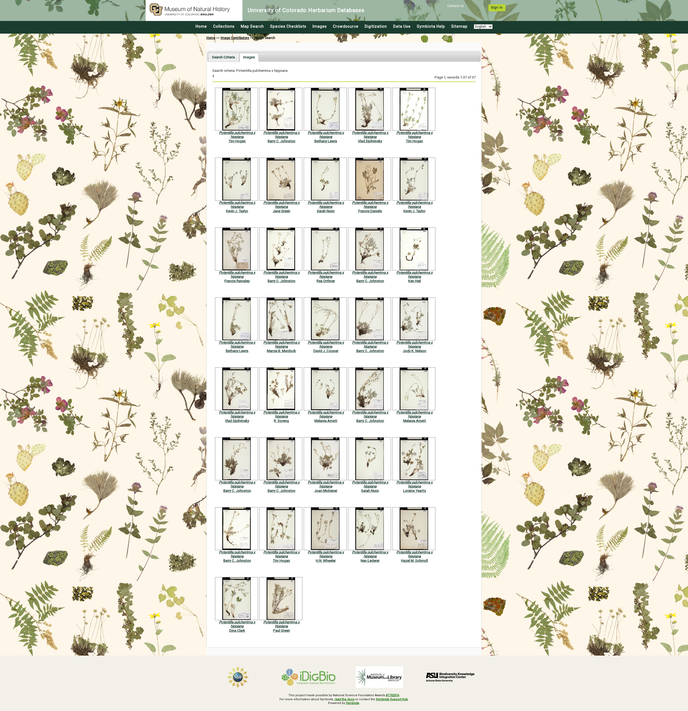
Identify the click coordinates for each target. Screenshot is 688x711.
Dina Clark (237, 630)
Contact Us (455, 6)
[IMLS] (379, 677)
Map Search (252, 26)
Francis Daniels (370, 211)
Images (320, 26)
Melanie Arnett (325, 421)
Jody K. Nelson (414, 351)
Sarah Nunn (326, 211)
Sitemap (459, 26)
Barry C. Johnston (281, 141)
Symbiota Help (431, 26)
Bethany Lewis (325, 141)
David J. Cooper (325, 351)
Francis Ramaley (237, 281)
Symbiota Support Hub (392, 699)
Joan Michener (325, 491)
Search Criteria (223, 57)
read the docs (344, 699)
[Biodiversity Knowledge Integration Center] (450, 677)
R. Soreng (281, 421)
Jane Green (281, 211)
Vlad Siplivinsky (370, 141)
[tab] (223, 57)
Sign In (497, 7)
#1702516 (392, 695)
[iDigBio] (308, 677)
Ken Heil (414, 281)
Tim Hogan (237, 141)
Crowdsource (346, 26)
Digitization (376, 26)
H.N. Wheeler (326, 561)
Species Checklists (288, 26)
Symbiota (352, 703)
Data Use (402, 26)
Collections (224, 26)
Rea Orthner (326, 281)
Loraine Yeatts (414, 491)
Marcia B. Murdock (281, 351)
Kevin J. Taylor (237, 211)
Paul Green (281, 630)
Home (201, 26)
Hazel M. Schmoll (414, 561)
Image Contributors (235, 38)
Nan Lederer (370, 561)
